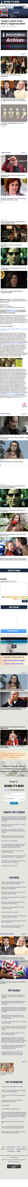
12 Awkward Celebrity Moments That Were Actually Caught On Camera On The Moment (12, 958)
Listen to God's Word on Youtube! (14, 660)
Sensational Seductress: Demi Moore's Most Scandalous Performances (12, 486)
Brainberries (4, 173)
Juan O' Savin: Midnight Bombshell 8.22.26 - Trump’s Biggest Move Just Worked (13, 883)
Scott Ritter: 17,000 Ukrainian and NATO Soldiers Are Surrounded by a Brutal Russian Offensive (13, 831)
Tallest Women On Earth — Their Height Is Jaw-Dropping (12, 746)
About (3, 1147)
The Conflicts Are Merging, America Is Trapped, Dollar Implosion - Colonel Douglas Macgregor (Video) (13, 1028)
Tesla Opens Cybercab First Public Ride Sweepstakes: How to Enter (12, 1101)
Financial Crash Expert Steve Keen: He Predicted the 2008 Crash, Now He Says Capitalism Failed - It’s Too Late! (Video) (12, 1053)
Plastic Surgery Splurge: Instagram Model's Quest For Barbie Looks (13, 222)
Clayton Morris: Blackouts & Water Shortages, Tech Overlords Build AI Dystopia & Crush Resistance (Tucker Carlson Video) (13, 846)
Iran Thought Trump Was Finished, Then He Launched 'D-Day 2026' (13, 1033)
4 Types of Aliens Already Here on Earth (12, 1086)
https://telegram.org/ (21, 769)
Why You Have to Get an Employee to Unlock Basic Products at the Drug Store (13, 1132)
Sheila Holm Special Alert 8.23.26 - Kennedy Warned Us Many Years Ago (13, 893)
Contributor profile (13, 10)
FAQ (18, 1147)
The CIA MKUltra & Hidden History (10, 1109)
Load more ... (14, 631)
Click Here (14, 310)
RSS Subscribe (11, 1151)
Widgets (18, 1151)
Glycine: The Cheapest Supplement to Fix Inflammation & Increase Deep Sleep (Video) (13, 836)
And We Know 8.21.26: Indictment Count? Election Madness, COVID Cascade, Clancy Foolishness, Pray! (13, 1017)
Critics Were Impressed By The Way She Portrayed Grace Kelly (7, 1074)
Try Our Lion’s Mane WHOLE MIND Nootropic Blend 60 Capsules (13, 394)
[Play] (14, 646)
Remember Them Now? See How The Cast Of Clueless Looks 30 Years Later (13, 199)
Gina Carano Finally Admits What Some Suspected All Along (12, 292)
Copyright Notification (21, 1149)
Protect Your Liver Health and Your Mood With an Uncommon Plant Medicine (13, 1091)
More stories (21, 10)
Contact (23, 1147)
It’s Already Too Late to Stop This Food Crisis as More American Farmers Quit (13, 861)
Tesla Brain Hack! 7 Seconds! (9, 865)
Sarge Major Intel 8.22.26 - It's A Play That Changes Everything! (12, 851)
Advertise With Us (11, 1147)
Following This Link (17, 397)
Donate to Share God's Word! (14, 664)
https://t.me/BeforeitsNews (19, 771)
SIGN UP (6, 790)
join (8, 304)
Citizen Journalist (10, 311)
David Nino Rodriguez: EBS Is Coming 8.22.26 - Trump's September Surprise (13, 916)
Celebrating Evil (5, 1105)
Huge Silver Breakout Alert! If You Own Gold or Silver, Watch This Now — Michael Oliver (13, 856)
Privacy (2, 1149)
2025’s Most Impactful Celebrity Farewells (11, 461)
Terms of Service (10, 1149)
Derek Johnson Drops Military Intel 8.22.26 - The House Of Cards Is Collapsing (13, 926)
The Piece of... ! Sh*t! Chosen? (9, 841)
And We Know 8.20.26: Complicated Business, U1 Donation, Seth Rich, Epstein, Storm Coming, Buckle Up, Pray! (13, 1047)
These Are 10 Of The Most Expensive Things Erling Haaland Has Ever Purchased (13, 708)
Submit (14, 803)
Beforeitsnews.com (12, 6)
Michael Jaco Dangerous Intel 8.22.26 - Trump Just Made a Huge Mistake (13, 888)
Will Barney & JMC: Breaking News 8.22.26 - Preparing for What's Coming (13, 903)
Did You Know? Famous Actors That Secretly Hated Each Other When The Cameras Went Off (13, 559)
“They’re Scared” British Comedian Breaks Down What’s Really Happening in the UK (12, 1127)
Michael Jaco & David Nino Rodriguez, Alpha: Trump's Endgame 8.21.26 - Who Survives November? (13, 1003)
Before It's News (11, 1)
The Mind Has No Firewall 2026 (9, 912)
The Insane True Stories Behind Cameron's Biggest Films (12, 727)
